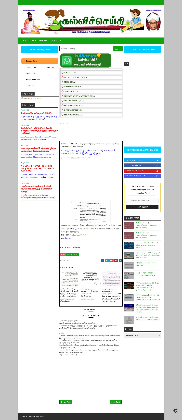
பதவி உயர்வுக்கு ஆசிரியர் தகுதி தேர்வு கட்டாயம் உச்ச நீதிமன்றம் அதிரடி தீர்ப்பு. (148, 255)
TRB (32, 40)
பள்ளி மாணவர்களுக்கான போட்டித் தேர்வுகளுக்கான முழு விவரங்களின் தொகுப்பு (36, 189)
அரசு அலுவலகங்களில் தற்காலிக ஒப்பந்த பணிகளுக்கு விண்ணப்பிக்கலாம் (38, 149)
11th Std (43, 40)
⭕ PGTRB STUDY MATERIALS (74, 77)
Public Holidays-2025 (39, 49)
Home (25, 40)
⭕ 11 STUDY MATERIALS (71, 110)
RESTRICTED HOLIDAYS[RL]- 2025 (142, 150)
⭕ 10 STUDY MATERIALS (72, 105)
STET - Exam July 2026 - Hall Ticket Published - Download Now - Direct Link (148, 297)
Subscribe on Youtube (135, 171)
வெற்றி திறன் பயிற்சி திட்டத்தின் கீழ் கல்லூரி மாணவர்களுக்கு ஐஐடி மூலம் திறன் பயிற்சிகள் (39, 131)
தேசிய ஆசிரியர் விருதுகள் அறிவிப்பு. (37, 113)
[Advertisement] (91, 132)
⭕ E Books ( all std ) (69, 73)
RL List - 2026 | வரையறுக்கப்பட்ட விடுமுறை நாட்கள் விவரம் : (146, 235)
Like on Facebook (133, 165)
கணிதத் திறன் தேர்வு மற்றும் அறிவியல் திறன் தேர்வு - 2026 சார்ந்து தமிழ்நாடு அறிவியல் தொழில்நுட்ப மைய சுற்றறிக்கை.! (69, 295)
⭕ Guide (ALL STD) (69, 91)
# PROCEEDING (72, 254)
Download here (66, 238)
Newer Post (66, 402)
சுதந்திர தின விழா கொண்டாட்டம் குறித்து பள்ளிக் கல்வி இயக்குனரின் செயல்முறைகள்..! (90, 294)
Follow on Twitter (133, 160)
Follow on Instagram (135, 176)
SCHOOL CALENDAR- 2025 (142, 50)
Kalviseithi (40, 416)
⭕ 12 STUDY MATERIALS (72, 115)
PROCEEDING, (87, 158)
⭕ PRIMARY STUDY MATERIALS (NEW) (78, 96)
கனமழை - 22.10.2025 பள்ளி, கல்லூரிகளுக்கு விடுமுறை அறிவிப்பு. (147, 245)
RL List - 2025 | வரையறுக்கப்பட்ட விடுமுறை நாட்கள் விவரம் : (146, 225)
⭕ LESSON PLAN (68, 82)
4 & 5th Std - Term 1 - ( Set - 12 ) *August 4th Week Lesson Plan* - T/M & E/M (37, 169)
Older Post (115, 402)
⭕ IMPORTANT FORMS (71, 87)
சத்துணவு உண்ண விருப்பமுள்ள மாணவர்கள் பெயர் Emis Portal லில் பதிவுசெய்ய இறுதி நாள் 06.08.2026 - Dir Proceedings (111, 295)
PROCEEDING (73, 144)
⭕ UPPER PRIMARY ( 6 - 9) (72, 101)
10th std (54, 40)
